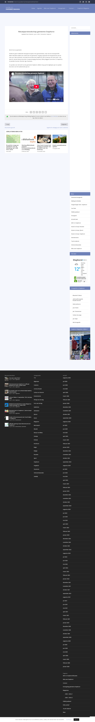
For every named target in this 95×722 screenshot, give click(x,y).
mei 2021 (65, 608)
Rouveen (36, 454)
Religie (35, 451)
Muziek (36, 429)
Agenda (39, 8)
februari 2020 (66, 663)
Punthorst (36, 443)
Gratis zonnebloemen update (59, 145)
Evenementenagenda (76, 197)
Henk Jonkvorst (77, 304)
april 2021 (65, 611)
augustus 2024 (67, 465)
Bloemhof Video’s (77, 295)
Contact (71, 8)
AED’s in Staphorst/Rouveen (70, 675)
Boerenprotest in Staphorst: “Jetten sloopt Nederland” (20, 411)
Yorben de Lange (77, 315)
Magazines (66, 690)
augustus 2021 (67, 597)
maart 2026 (66, 396)
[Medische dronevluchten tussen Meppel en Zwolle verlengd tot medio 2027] (6, 405)
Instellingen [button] (69, 719)
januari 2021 (66, 622)
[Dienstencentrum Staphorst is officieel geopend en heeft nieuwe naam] (6, 385)
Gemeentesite (75, 237)
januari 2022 (66, 579)
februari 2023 (66, 531)
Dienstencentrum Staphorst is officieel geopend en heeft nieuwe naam (19, 384)
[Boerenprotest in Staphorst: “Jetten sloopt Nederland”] (6, 411)
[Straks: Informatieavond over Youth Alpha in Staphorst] (6, 418)
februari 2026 (66, 399)
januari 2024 (66, 491)
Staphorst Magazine (83, 8)
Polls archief (66, 705)
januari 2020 (66, 666)
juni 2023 (65, 516)
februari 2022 (66, 575)
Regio (35, 447)
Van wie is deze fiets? (14, 378)
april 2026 (65, 392)
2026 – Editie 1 (69, 694)
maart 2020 (66, 659)
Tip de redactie (75, 241)
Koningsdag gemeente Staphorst (71, 686)
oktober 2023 (66, 502)
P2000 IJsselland (75, 212)
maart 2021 (66, 615)
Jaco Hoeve (75, 307)
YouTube (73, 208)
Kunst (35, 418)
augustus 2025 (67, 421)
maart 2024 (66, 484)
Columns (36, 385)
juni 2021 (65, 604)
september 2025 (67, 418)
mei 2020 (65, 652)
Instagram (74, 215)
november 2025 (67, 410)
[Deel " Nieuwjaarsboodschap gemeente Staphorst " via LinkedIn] (42, 112)
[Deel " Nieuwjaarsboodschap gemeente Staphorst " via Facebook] (30, 112)
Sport (35, 458)
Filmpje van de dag (39, 399)
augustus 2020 (67, 641)
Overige (36, 436)
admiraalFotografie (78, 299)
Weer (64, 712)
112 (35, 377)
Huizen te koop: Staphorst (78, 234)
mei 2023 (65, 520)
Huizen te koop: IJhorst (77, 230)
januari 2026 (66, 403)
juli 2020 (65, 644)
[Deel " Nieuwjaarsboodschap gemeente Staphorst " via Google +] (36, 112)
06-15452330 (54, 116)
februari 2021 (66, 619)
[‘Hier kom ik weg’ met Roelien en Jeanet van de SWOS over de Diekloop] (44, 139)
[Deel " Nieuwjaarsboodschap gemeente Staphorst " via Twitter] (33, 112)
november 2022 (67, 542)
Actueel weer (74, 219)
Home (33, 8)
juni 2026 (65, 385)
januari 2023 (66, 535)
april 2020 (65, 655)
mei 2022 (65, 564)
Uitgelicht (36, 465)
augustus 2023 (67, 509)
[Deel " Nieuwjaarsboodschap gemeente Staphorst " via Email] (45, 112)
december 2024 (67, 451)
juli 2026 (65, 381)
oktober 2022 (66, 546)
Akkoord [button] (76, 719)
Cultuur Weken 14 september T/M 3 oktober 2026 (20, 398)
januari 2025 (66, 447)
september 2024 (67, 462)
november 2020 (67, 630)
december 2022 (67, 538)
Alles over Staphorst (50, 8)
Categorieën (61, 8)
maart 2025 (66, 440)
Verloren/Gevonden (76, 245)
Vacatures (36, 469)
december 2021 (67, 582)
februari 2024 (66, 487)
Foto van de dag (38, 403)
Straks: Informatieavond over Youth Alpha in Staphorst (20, 417)
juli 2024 (65, 469)
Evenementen (18, 420)
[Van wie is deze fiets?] (6, 379)
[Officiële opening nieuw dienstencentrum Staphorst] (6, 425)
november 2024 (67, 454)
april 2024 (65, 480)
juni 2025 (65, 429)
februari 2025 (66, 443)
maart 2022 (66, 571)
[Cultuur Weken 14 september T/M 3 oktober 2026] (6, 398)
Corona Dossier (38, 388)
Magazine (36, 421)
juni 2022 (65, 560)
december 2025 (67, 407)
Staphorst (49, 34)
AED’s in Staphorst (76, 223)
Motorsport (37, 425)
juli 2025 (65, 425)
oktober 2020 (66, 633)
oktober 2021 (66, 590)
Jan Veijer (75, 318)
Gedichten (36, 407)
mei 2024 (65, 476)
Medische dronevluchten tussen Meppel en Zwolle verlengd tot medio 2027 (20, 404)
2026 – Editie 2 (69, 697)
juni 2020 (65, 648)
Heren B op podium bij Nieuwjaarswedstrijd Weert (26, 2)
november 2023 (67, 498)
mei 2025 (65, 432)
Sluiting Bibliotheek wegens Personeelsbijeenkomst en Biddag (28, 147)
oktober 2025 (66, 414)
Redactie (31, 34)
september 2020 (67, 637)
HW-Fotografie (76, 322)
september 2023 (67, 505)
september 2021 (67, 593)
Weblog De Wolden (76, 201)
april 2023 (65, 524)
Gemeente (43, 34)
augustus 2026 (67, 377)
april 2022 (65, 568)
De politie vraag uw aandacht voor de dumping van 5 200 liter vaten (12, 147)
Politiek (36, 440)
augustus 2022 (67, 553)
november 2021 (67, 586)
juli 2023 (65, 513)
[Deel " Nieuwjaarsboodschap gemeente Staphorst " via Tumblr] (39, 112)
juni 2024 (65, 473)
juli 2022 (65, 557)
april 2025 (65, 436)
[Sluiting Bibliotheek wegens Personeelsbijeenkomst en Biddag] (29, 139)
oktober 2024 (66, 458)
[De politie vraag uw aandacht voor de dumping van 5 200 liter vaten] (13, 139)
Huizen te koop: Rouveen (77, 226)
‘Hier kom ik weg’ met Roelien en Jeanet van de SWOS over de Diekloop (44, 147)
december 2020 (67, 626)
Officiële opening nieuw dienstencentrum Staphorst (20, 424)
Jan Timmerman (77, 311)
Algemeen (18, 379)
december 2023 (67, 494)
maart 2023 (66, 527)
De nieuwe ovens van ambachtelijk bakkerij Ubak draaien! (20, 391)
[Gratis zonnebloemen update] (59, 139)
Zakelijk (36, 476)
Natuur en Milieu (38, 432)
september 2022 (67, 549)
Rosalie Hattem (77, 300)
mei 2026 (65, 388)
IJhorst (35, 414)
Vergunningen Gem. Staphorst (79, 204)
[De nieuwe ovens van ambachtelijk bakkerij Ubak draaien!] (6, 392)
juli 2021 (65, 600)
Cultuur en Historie (39, 392)
